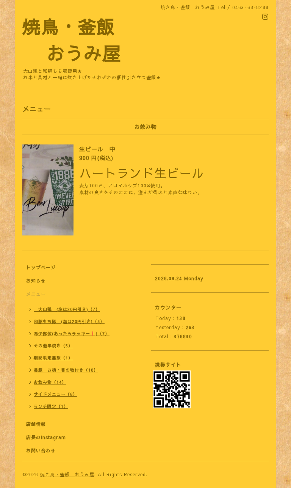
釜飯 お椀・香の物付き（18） (66, 370)
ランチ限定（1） (51, 406)
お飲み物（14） (50, 382)
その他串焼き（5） (53, 345)
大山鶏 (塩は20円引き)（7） (67, 309)
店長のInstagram (46, 437)
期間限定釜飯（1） (53, 358)
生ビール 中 (97, 149)
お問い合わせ (41, 450)
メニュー (36, 294)
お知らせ (36, 281)
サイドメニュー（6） (55, 394)
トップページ (41, 267)
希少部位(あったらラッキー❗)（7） (72, 333)
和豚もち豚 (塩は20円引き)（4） (69, 321)
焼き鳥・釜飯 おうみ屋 (67, 474)
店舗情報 (36, 424)
